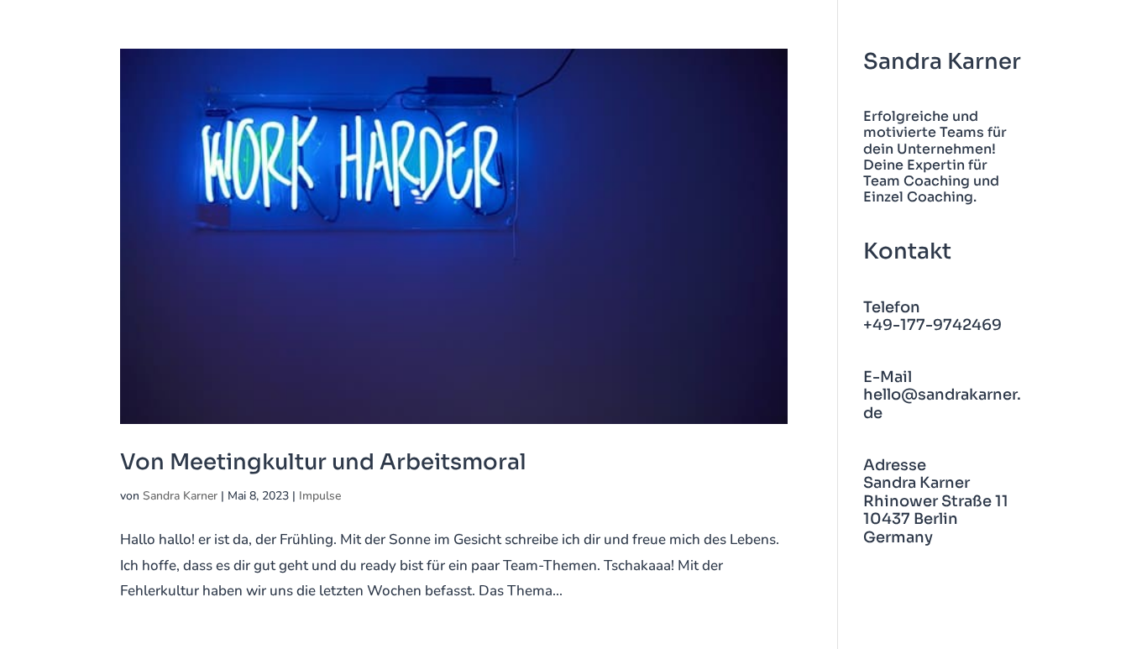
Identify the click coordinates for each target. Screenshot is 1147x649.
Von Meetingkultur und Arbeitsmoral (323, 462)
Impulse (320, 496)
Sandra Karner (180, 496)
